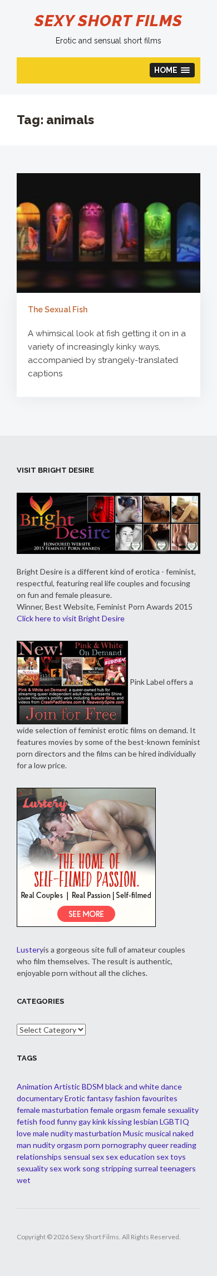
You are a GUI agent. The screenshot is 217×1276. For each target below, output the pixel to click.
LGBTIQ (174, 1121)
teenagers (178, 1168)
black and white (132, 1086)
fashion (127, 1098)
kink (99, 1121)
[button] (172, 70)
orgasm (69, 1145)
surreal (146, 1168)
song (91, 1168)
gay (84, 1121)
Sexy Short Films (108, 21)
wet (24, 1180)
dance (171, 1086)
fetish (27, 1121)
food (47, 1121)
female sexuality (170, 1110)
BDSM (92, 1086)
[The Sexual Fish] (108, 233)
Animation (34, 1086)
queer (158, 1145)
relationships (39, 1156)
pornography (124, 1145)
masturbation (98, 1133)
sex (98, 1156)
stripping (116, 1168)
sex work (65, 1168)
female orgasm (115, 1110)
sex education (130, 1156)
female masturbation (52, 1110)
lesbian (146, 1121)
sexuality (32, 1168)
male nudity (53, 1133)
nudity (44, 1145)
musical (158, 1133)
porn (92, 1145)
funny (67, 1121)
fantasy (100, 1098)
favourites (159, 1098)
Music (133, 1133)
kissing (120, 1121)
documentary (40, 1098)
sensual (76, 1156)
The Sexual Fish (57, 309)
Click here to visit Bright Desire (71, 618)
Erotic (75, 1098)
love (24, 1133)
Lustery (30, 949)
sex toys (171, 1156)
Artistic (67, 1086)
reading (183, 1145)
